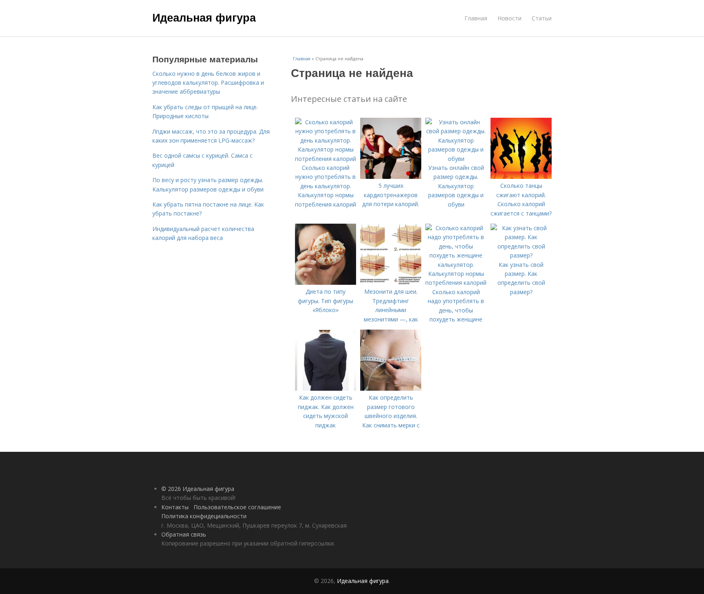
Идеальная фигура (204, 17)
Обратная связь (183, 534)
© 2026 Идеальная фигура (197, 489)
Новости (509, 18)
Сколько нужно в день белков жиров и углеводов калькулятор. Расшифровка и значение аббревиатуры (208, 83)
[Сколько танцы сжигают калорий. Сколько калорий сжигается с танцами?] (521, 176)
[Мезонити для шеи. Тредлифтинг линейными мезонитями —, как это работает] (390, 282)
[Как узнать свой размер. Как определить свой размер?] (521, 255)
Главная (475, 18)
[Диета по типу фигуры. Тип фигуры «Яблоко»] (325, 282)
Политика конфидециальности (203, 516)
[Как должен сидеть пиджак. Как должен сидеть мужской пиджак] (325, 388)
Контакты (175, 507)
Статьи (542, 18)
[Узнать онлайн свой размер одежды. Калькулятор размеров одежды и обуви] (455, 159)
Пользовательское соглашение (237, 507)
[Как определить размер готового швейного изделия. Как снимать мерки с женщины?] (390, 388)
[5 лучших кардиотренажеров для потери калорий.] (390, 176)
